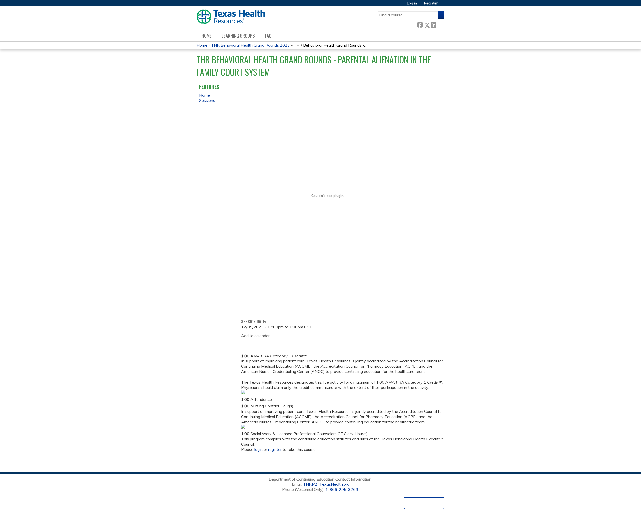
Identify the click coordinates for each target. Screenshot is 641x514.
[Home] (231, 16)
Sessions (207, 100)
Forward (440, 24)
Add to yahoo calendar (257, 344)
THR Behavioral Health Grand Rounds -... (330, 45)
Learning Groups (238, 35)
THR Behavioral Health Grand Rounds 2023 (250, 45)
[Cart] (442, 5)
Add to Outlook (281, 344)
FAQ (268, 35)
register (275, 449)
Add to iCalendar (269, 343)
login (258, 449)
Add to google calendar (246, 344)
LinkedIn (433, 24)
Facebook (419, 24)
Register (431, 3)
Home (207, 35)
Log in (412, 3)
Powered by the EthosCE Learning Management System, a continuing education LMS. (424, 503)
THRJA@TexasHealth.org (326, 484)
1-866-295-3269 (341, 489)
